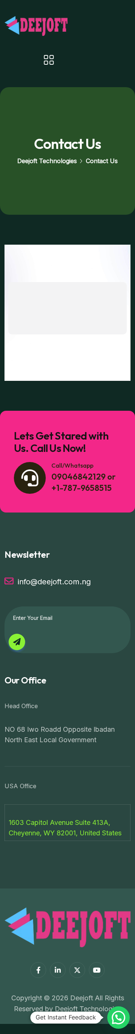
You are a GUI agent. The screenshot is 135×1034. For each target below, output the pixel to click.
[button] (118, 1017)
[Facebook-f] (38, 970)
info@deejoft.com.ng (54, 581)
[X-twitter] (77, 970)
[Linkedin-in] (58, 970)
